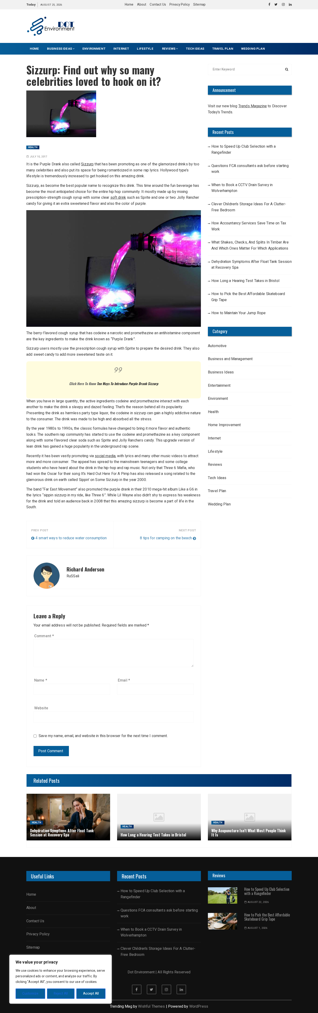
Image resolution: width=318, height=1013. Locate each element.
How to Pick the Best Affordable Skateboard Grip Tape (248, 297)
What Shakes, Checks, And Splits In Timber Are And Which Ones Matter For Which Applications (250, 245)
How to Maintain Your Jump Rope (238, 313)
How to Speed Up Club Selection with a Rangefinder (243, 149)
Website (41, 708)
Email (124, 680)
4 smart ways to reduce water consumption (71, 538)
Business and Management (230, 359)
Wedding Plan (253, 48)
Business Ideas (59, 48)
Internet (121, 48)
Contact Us (158, 4)
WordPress (198, 1006)
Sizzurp (87, 164)
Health (32, 147)
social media (105, 456)
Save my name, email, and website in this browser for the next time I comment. (103, 736)
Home (129, 4)
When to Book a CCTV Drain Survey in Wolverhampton (242, 188)
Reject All (61, 993)
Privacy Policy (179, 4)
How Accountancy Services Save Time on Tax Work (248, 226)
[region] (60, 979)
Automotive (217, 346)
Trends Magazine (252, 106)
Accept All (91, 993)
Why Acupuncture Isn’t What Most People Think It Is (248, 833)
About (141, 4)
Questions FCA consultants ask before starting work (250, 169)
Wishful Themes (151, 1006)
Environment (93, 48)
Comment (44, 636)
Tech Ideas (195, 48)
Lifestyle (145, 48)
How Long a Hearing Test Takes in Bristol (245, 281)
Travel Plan (222, 48)
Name (40, 680)
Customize (30, 993)
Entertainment (219, 385)
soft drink (118, 197)
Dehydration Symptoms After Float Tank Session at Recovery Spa (251, 265)
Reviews (168, 48)
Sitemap (199, 4)
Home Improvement (224, 425)
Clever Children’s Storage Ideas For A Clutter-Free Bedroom (248, 207)
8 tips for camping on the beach (166, 538)
